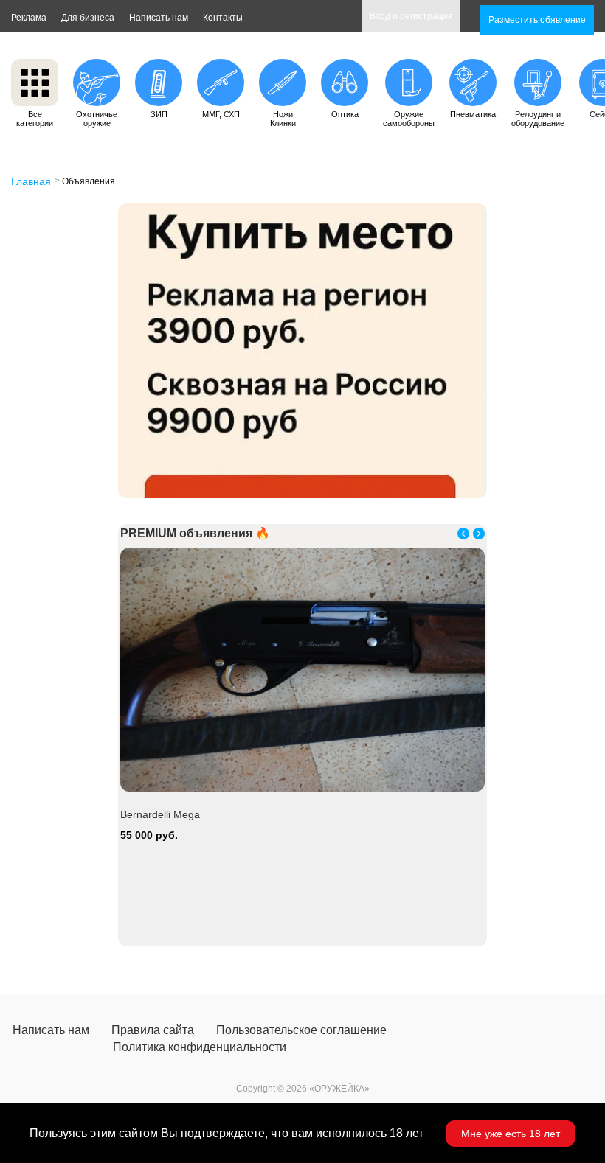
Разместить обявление (537, 20)
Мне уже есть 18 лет (510, 1133)
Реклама (28, 18)
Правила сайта (152, 1030)
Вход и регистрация (411, 16)
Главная (31, 181)
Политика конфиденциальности (199, 1047)
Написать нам (158, 18)
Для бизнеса (87, 18)
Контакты (223, 18)
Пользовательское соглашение (301, 1030)
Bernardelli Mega (160, 814)
